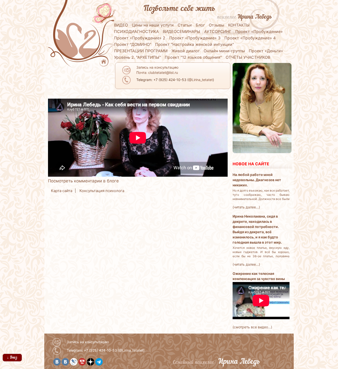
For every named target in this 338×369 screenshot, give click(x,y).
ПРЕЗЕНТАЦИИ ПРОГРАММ (141, 50)
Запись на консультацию (88, 342)
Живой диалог (185, 50)
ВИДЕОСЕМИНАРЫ (181, 31)
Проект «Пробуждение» (259, 31)
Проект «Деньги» (266, 50)
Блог (200, 25)
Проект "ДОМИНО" (132, 44)
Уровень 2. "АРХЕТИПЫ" (137, 57)
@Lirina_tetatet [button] (201, 80)
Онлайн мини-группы (224, 50)
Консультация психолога (101, 190)
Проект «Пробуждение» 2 (139, 37)
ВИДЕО (121, 25)
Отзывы (216, 25)
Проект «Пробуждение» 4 (250, 37)
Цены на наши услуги (153, 25)
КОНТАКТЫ (239, 25)
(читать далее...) (246, 207)
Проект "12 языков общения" (193, 57)
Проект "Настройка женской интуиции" (194, 44)
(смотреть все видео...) (252, 327)
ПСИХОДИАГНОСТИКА (136, 31)
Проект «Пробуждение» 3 (194, 37)
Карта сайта (61, 190)
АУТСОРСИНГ (217, 31)
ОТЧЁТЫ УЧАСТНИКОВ (248, 57)
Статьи (185, 25)
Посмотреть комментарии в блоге (83, 180)
